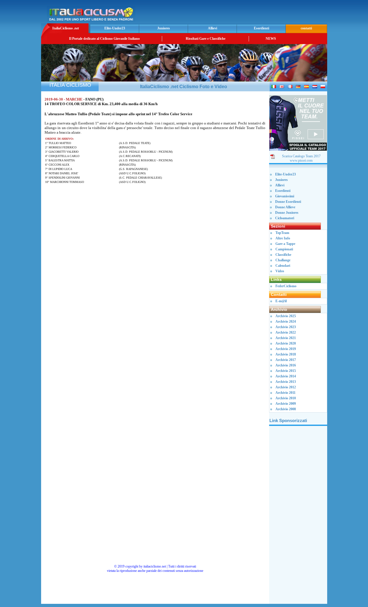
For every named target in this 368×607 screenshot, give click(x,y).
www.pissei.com (301, 160)
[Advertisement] (258, 13)
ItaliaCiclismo (65, 28)
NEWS (271, 39)
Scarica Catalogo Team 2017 (301, 156)
